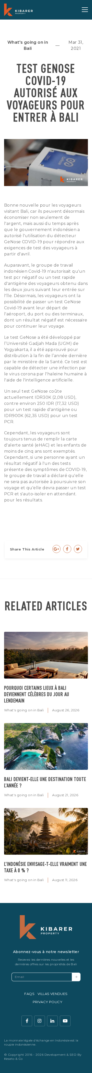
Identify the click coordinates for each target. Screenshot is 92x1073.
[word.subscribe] (76, 977)
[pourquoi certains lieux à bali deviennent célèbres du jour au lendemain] (46, 655)
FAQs (29, 994)
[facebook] (26, 1021)
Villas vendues (53, 994)
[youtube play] (65, 1021)
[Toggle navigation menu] (85, 10)
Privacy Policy (48, 1002)
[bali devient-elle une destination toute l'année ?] (46, 746)
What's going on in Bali (24, 710)
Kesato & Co (13, 1059)
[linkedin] (52, 1021)
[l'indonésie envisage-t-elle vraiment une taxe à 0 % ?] (46, 831)
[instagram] (39, 1021)
